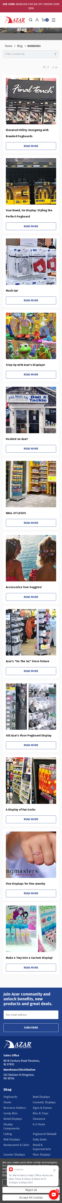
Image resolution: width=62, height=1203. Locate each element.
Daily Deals (40, 1139)
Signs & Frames (42, 1107)
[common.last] (56, 67)
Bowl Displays (41, 1096)
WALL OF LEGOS (16, 513)
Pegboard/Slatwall (44, 1134)
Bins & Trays (40, 1113)
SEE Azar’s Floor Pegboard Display (28, 735)
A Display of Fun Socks (21, 809)
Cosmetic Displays (44, 1102)
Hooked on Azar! (17, 439)
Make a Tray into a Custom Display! (29, 957)
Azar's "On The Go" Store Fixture (27, 661)
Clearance (39, 1118)
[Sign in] (37, 20)
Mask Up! (12, 290)
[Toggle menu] (53, 20)
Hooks (7, 1102)
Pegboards (10, 1096)
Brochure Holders (14, 1107)
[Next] (52, 67)
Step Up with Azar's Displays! (25, 365)
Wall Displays (11, 1139)
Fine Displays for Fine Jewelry (25, 883)
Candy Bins (10, 1113)
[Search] (30, 20)
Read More (31, 146)
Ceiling (7, 1134)
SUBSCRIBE (31, 1027)
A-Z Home (39, 1124)
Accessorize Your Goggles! (24, 587)
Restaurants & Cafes (16, 1145)
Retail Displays (12, 1118)
